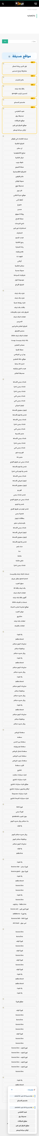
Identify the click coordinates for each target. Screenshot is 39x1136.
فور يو (19, 490)
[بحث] (3, 3)
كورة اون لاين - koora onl (19, 909)
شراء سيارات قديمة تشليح (20, 798)
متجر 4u (19, 457)
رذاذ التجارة (20, 247)
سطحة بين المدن (19, 742)
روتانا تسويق (19, 214)
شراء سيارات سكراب (20, 775)
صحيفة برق (19, 116)
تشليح (19, 770)
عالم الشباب (19, 80)
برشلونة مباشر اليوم (19, 839)
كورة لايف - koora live (19, 1048)
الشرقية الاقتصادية (19, 172)
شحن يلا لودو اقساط (20, 415)
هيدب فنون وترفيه (19, 368)
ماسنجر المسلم (19, 102)
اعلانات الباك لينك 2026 (19, 336)
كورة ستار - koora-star (19, 867)
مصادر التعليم (19, 345)
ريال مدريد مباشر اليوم (19, 834)
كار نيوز (19, 190)
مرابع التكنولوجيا (19, 153)
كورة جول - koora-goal (19, 871)
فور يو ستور (19, 452)
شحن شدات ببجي (19, 495)
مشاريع (19, 616)
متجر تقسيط (19, 434)
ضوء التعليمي (19, 111)
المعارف (19, 233)
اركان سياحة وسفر (19, 130)
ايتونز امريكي (19, 405)
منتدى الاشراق (19, 331)
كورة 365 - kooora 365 (19, 918)
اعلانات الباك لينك (19, 317)
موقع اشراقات (20, 121)
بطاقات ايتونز (19, 518)
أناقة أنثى (19, 200)
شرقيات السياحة (19, 275)
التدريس (19, 321)
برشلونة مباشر (20, 648)
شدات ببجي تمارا (19, 387)
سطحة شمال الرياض (19, 751)
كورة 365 (19, 807)
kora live (19, 936)
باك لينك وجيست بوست (19, 340)
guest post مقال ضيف (19, 579)
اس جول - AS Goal (19, 923)
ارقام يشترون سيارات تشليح (19, 789)
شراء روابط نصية (19, 303)
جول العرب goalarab (19, 816)
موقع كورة (19, 1002)
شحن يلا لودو (19, 504)
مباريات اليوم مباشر (19, 644)
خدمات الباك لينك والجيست (19, 574)
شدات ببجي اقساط (19, 382)
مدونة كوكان (19, 181)
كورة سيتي (19, 812)
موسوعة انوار (19, 280)
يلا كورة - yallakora (19, 914)
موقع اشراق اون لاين (19, 125)
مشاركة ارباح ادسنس (19, 71)
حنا (19, 551)
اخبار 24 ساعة (19, 364)
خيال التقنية (19, 158)
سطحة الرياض (19, 732)
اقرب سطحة (19, 765)
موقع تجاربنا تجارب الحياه (20, 607)
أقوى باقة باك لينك (19, 597)
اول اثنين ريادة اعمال (19, 66)
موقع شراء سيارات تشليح (19, 784)
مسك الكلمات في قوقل (19, 139)
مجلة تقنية (19, 350)
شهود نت (19, 256)
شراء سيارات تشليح (19, 779)
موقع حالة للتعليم (19, 359)
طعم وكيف (19, 252)
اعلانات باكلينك (19, 626)
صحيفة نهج (19, 186)
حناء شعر (19, 546)
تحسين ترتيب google (19, 93)
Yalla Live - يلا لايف (19, 904)
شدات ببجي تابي (19, 396)
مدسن (19, 209)
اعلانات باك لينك (19, 621)
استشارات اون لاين (19, 228)
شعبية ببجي (19, 514)
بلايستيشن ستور (19, 523)
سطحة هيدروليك (19, 747)
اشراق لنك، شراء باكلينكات (20, 312)
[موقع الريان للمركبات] (19, 3)
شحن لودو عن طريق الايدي (19, 509)
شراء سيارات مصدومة (19, 794)
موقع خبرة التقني (19, 195)
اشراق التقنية (19, 143)
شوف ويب (19, 162)
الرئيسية (35, 9)
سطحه (19, 737)
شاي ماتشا (19, 561)
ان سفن (19, 148)
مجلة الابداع (19, 219)
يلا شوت (19, 634)
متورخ (19, 205)
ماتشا (20, 556)
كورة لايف (19, 941)
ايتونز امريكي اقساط (19, 481)
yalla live (19, 853)
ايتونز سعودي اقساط (19, 410)
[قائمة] (35, 3)
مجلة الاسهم (19, 167)
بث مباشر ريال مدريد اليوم (19, 821)
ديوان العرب (19, 612)
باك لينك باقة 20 (19, 588)
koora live (19, 885)
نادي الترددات (19, 223)
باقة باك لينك (19, 89)
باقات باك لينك (19, 307)
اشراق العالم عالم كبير (19, 326)
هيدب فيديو (19, 238)
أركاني (19, 261)
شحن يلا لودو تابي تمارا (19, 471)
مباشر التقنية (19, 266)
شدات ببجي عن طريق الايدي (19, 462)
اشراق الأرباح (19, 285)
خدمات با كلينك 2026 (19, 602)
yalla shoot (19, 639)
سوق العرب (20, 583)
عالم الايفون (19, 176)
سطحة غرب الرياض (19, 756)
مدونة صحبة (19, 270)
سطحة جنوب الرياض (19, 761)
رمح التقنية (20, 242)
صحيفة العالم (19, 373)
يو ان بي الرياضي (19, 354)
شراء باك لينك (19, 293)
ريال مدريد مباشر (19, 653)
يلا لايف (19, 826)
